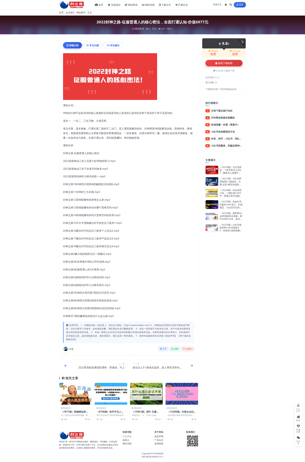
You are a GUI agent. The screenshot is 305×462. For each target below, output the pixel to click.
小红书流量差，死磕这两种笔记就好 (230, 145)
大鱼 (71, 348)
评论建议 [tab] (115, 45)
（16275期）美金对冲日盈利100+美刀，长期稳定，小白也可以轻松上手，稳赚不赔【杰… (231, 206)
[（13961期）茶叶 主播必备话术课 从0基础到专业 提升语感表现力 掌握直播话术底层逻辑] (146, 394)
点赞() (189, 349)
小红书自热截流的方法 (223, 131)
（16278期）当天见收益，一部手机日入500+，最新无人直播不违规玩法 (230, 171)
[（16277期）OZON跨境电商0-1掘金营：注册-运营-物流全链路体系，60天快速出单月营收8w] (212, 181)
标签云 (126, 440)
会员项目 (70, 12)
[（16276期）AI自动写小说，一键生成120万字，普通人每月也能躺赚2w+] (212, 193)
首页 (100, 4)
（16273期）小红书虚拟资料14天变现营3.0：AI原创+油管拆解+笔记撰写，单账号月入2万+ (230, 230)
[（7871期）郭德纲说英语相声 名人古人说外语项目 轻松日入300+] (75, 394)
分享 (164, 349)
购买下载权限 (225, 63)
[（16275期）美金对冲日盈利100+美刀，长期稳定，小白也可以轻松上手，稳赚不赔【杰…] (212, 204)
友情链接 (158, 443)
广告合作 (158, 440)
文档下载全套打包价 (222, 110)
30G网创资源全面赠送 (223, 117)
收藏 (176, 349)
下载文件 (166, 4)
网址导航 (127, 443)
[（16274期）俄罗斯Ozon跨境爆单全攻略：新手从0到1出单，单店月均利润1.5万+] (212, 216)
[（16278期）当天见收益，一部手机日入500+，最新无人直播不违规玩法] (212, 170)
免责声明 (158, 436)
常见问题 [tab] (94, 45)
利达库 (160, 453)
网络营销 (150, 4)
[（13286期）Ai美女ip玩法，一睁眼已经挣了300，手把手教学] (182, 394)
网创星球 (133, 4)
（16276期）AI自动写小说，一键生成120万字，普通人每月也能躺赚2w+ (231, 194)
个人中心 (127, 436)
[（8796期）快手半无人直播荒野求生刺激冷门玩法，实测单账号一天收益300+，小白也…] (111, 394)
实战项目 (116, 4)
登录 (241, 4)
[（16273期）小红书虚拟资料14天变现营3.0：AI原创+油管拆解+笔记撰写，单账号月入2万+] (212, 227)
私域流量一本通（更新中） (225, 124)
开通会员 (183, 4)
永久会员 (236, 51)
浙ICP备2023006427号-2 (152, 456)
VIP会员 (214, 51)
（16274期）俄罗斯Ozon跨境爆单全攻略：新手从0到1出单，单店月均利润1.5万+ (231, 217)
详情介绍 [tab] (73, 45)
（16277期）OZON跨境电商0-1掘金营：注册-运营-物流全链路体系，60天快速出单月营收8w (231, 184)
